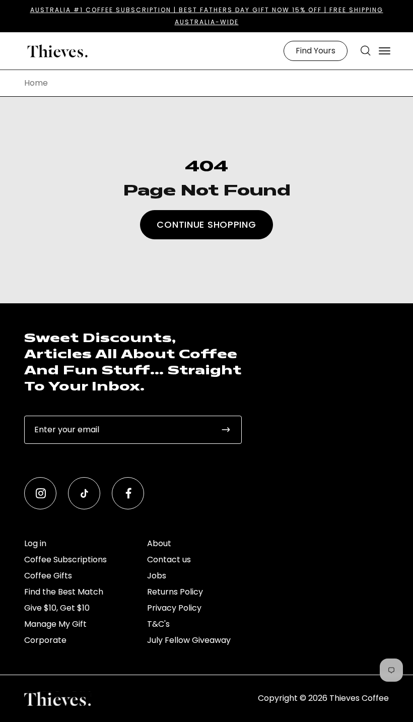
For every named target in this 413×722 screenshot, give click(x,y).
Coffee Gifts (48, 575)
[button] (365, 50)
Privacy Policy (174, 608)
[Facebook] (128, 493)
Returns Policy (175, 592)
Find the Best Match (63, 592)
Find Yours (315, 50)
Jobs (156, 575)
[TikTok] (84, 493)
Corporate (45, 640)
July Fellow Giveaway (189, 640)
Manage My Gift (55, 624)
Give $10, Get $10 (57, 608)
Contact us (169, 559)
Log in (35, 543)
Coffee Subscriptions (65, 559)
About (159, 543)
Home (36, 83)
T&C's (158, 624)
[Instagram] (40, 493)
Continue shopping (206, 224)
